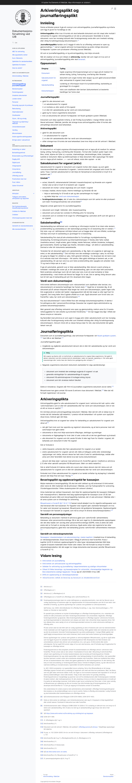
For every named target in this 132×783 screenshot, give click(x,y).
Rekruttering (16, 108)
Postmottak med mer (19, 179)
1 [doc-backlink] (41, 586)
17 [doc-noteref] (62, 407)
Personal (15, 102)
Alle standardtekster (19, 229)
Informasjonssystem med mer (22, 218)
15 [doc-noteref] (113, 386)
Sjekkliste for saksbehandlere (22, 61)
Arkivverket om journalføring (53, 561)
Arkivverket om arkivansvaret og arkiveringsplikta (61, 564)
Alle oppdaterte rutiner (19, 55)
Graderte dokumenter (19, 95)
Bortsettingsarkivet (18, 152)
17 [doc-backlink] (41, 745)
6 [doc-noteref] (61, 222)
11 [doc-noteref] (87, 311)
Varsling (15, 130)
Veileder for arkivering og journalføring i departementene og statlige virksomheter (74, 566)
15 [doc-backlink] (42, 738)
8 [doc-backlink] (41, 705)
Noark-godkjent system (106, 336)
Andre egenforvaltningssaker (22, 136)
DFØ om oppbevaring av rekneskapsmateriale (60, 575)
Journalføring (16, 172)
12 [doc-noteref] (41, 337)
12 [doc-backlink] (42, 723)
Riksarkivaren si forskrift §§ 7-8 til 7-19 (55, 503)
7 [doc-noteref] (114, 228)
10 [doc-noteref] (79, 296)
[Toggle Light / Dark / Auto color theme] (112, 8)
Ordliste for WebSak (19, 211)
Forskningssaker (17, 92)
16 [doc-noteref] (103, 390)
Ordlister (15, 214)
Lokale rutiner (16, 99)
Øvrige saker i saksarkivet (21, 140)
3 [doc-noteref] (51, 174)
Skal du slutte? (17, 68)
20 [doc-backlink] (42, 755)
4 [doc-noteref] (49, 177)
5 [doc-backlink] (41, 600)
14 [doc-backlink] (42, 732)
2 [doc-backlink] (41, 590)
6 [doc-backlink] (41, 696)
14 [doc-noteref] (94, 359)
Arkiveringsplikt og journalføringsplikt (19, 84)
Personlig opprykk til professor (22, 105)
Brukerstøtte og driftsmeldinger (22, 156)
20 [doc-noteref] (112, 510)
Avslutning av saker (18, 149)
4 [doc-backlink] (41, 597)
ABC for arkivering (18, 51)
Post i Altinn (16, 182)
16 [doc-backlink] (42, 741)
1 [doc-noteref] (78, 40)
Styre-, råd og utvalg (19, 118)
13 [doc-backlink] (42, 727)
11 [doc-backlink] (41, 720)
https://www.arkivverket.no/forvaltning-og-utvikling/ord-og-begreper (69, 713)
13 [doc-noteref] (62, 337)
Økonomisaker (17, 133)
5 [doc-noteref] (81, 201)
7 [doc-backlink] (41, 700)
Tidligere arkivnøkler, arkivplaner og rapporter (20, 197)
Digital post (16, 162)
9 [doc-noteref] (86, 286)
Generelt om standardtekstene (22, 226)
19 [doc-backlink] (42, 752)
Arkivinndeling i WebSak (20, 76)
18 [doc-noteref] (48, 422)
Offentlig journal (17, 175)
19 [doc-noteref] (72, 475)
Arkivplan (15, 193)
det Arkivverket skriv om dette (56, 752)
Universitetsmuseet (18, 127)
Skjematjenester (17, 112)
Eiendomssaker (17, 89)
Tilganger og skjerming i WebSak (20, 122)
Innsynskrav (16, 169)
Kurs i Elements (17, 58)
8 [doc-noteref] (64, 253)
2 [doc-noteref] (53, 46)
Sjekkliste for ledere (19, 65)
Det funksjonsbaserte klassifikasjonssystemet (20, 207)
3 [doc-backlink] (41, 593)
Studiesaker (16, 115)
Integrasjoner (16, 166)
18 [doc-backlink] (42, 748)
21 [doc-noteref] (41, 529)
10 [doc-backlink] (42, 717)
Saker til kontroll (17, 185)
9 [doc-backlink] (41, 713)
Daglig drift (16, 159)
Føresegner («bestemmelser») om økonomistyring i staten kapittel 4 (67, 537)
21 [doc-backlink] (42, 758)
